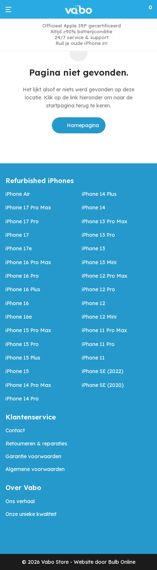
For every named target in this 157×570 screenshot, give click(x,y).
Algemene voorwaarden (35, 469)
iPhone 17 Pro (22, 221)
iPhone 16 (17, 303)
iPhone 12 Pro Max (104, 276)
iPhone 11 (93, 357)
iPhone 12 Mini (99, 317)
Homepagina (82, 125)
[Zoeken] (137, 10)
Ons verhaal (20, 501)
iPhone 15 (17, 371)
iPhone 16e (18, 317)
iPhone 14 (93, 207)
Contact (15, 430)
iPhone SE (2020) (103, 385)
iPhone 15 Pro (22, 344)
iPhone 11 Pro (98, 344)
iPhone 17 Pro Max (28, 207)
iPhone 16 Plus (22, 289)
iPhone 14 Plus (99, 194)
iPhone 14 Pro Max (28, 385)
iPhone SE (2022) (102, 371)
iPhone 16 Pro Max (28, 262)
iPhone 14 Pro (22, 398)
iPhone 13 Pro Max (104, 221)
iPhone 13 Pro (98, 235)
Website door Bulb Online (104, 562)
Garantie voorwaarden (33, 456)
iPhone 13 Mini (99, 262)
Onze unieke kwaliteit (31, 514)
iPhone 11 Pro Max (104, 330)
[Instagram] (19, 538)
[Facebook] (8, 538)
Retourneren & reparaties (36, 443)
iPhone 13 (93, 248)
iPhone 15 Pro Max (28, 330)
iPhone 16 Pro (22, 276)
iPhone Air (17, 194)
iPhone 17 (17, 235)
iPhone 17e (18, 248)
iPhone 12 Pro (98, 289)
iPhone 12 (93, 303)
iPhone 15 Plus (22, 357)
